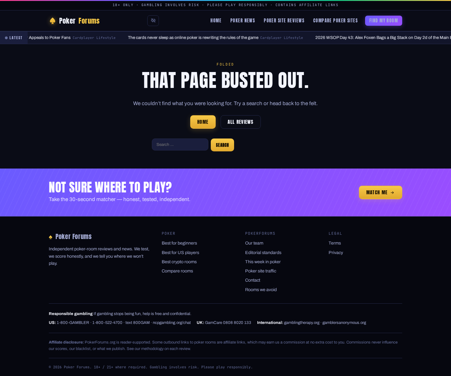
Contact (252, 280)
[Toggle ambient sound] (153, 20)
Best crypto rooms (179, 261)
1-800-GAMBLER (73, 322)
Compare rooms (177, 270)
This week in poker (263, 261)
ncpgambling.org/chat (172, 322)
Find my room (383, 20)
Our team (254, 243)
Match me (377, 192)
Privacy (336, 252)
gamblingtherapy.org (301, 322)
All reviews (241, 122)
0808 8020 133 (237, 322)
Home (216, 20)
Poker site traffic (260, 270)
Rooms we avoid (261, 289)
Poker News (242, 20)
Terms (335, 243)
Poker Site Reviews (284, 20)
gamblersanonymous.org (344, 322)
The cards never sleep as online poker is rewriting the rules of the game (190, 37)
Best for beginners (179, 243)
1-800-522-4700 (107, 322)
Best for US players (180, 252)
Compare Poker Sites (335, 20)
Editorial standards (263, 252)
